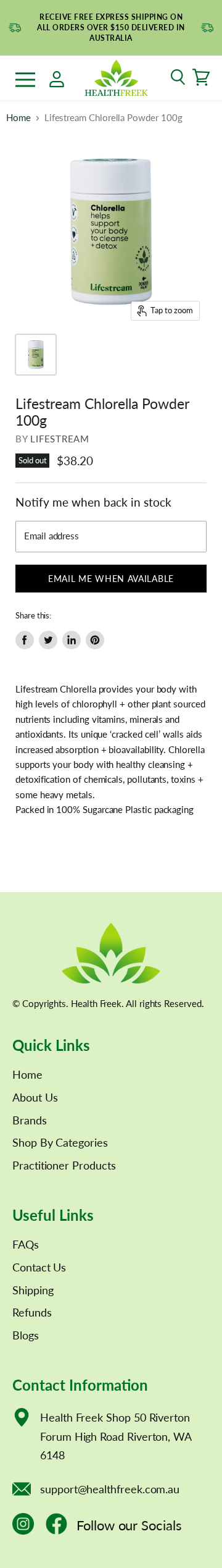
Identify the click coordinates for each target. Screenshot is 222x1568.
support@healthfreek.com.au (109, 1489)
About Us (34, 1097)
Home (18, 117)
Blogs (25, 1335)
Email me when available (111, 578)
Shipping (32, 1290)
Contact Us (39, 1267)
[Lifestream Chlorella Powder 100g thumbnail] (36, 354)
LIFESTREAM (59, 438)
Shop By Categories (60, 1142)
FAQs (25, 1244)
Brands (29, 1120)
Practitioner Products (64, 1165)
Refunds (32, 1312)
